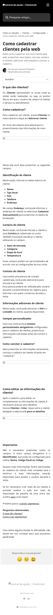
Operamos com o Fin (28, 607)
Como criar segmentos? (15, 516)
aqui (13, 496)
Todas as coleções (11, 33)
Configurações (39, 33)
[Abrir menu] (47, 5)
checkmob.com (26, 593)
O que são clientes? (13, 513)
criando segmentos (29, 503)
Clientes (25, 33)
